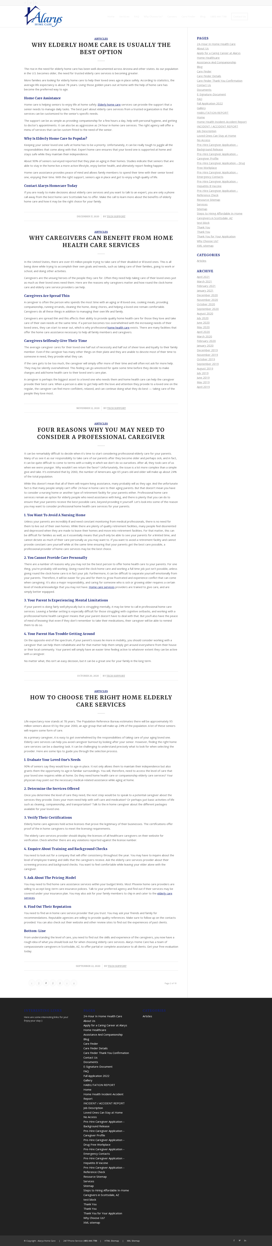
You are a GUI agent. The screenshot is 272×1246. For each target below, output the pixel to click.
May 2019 (203, 382)
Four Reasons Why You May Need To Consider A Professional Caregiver (101, 433)
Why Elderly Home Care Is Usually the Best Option (101, 48)
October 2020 (206, 304)
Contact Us (204, 85)
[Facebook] (25, 3)
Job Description (206, 131)
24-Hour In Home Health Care (216, 44)
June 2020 (203, 322)
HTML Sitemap (112, 1240)
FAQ (199, 99)
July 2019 (203, 373)
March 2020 (204, 336)
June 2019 (203, 377)
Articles (101, 38)
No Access (203, 140)
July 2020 (203, 318)
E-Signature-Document (211, 94)
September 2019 (208, 364)
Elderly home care (109, 104)
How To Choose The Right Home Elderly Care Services (101, 701)
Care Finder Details (209, 76)
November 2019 (207, 355)
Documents (204, 90)
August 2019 (205, 368)
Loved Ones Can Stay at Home (216, 135)
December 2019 (207, 350)
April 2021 (203, 277)
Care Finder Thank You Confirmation (219, 80)
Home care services (102, 587)
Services (202, 204)
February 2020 (206, 341)
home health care (119, 327)
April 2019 (203, 387)
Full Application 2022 (210, 103)
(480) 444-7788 (90, 1240)
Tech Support (116, 216)
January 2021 (205, 290)
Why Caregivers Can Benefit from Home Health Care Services (101, 241)
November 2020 (207, 300)
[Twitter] (30, 3)
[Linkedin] (36, 3)
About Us (203, 48)
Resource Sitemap (208, 200)
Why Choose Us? (207, 241)
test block (203, 222)
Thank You (203, 227)
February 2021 (206, 286)
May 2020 (203, 327)
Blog (200, 67)
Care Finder (204, 71)
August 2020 (205, 313)
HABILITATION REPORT (213, 112)
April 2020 (203, 332)
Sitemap (202, 209)
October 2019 (206, 359)
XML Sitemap (133, 1240)
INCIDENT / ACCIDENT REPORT (217, 126)
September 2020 (208, 309)
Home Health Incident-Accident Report (222, 122)
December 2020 (207, 295)
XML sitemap (205, 245)
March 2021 (204, 281)
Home (201, 117)
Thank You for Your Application (216, 236)
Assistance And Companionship (216, 62)
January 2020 (205, 345)
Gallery (201, 108)
